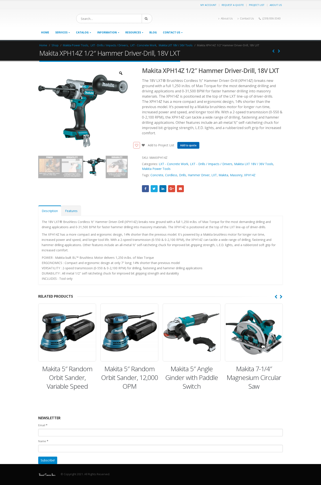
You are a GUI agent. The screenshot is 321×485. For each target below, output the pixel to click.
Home (45, 32)
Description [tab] (50, 211)
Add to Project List (160, 145)
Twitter (154, 188)
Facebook (145, 188)
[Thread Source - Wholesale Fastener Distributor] (65, 18)
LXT (214, 175)
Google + (171, 188)
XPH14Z (249, 175)
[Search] (180, 18)
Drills (182, 175)
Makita (223, 175)
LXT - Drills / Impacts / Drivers (211, 164)
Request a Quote (233, 5)
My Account (208, 5)
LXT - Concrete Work (173, 164)
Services (61, 32)
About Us (276, 5)
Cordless (171, 175)
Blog (153, 32)
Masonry (236, 175)
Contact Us (247, 18)
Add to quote (188, 145)
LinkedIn (162, 188)
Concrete (156, 175)
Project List (256, 5)
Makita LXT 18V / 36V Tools (253, 164)
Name (43, 441)
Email (180, 188)
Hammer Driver (199, 175)
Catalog (82, 32)
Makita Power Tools (156, 169)
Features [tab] (71, 211)
